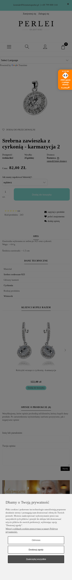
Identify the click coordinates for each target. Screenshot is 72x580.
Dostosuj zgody (36, 549)
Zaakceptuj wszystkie (36, 559)
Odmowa (36, 540)
